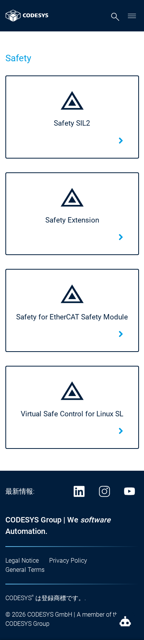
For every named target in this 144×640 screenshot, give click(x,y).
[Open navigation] (132, 16)
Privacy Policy (68, 560)
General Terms (25, 569)
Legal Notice (22, 560)
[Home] (27, 16)
